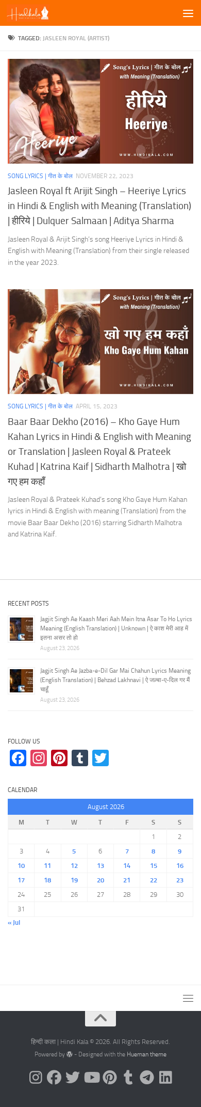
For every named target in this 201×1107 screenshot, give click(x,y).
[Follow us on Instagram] (35, 1077)
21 (126, 880)
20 (100, 880)
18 (47, 880)
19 (74, 880)
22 (153, 880)
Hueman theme (146, 1054)
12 (74, 865)
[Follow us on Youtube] (91, 1077)
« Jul (14, 922)
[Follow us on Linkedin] (165, 1077)
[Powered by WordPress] (69, 1054)
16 (179, 865)
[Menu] (188, 13)
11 (47, 865)
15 (153, 865)
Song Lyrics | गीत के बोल (40, 176)
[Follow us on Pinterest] (110, 1077)
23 (179, 880)
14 (126, 865)
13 (100, 865)
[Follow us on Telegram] (147, 1077)
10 (21, 865)
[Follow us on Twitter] (72, 1077)
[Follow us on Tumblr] (128, 1077)
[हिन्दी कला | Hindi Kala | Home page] (35, 13)
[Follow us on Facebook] (54, 1077)
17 (21, 880)
